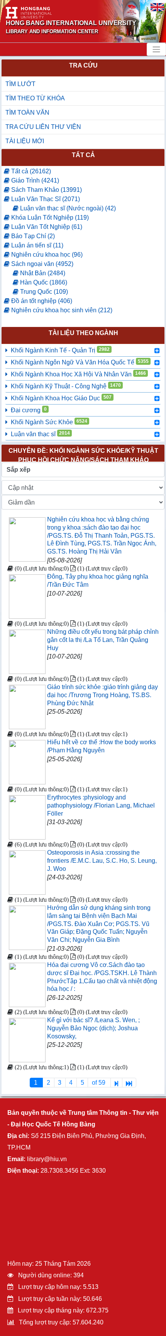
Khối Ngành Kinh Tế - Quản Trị (60, 350)
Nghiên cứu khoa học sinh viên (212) (61, 310)
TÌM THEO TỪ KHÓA (35, 98)
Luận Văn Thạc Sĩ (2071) (45, 199)
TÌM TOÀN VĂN (27, 112)
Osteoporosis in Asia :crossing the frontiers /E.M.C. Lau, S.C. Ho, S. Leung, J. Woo (102, 860)
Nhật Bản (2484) (42, 273)
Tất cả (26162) (30, 171)
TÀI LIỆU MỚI (24, 141)
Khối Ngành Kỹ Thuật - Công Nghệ (66, 386)
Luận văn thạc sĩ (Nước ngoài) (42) (67, 208)
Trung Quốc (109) (43, 291)
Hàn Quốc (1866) (43, 282)
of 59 (99, 1082)
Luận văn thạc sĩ (40, 433)
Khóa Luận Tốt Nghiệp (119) (49, 217)
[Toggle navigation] (156, 49)
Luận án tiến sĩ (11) (36, 245)
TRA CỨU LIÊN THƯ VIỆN (43, 127)
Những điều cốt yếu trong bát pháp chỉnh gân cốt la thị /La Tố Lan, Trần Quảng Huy (103, 639)
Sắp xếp (18, 469)
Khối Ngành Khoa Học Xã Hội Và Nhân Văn (78, 374)
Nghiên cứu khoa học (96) (46, 254)
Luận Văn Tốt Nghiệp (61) (46, 227)
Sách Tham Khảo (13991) (46, 189)
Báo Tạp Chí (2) (32, 236)
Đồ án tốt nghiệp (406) (41, 301)
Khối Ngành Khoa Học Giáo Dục (61, 398)
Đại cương (29, 409)
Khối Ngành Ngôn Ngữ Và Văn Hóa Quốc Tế (80, 362)
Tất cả (83, 155)
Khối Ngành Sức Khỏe (49, 421)
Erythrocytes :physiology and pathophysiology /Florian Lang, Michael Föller (101, 805)
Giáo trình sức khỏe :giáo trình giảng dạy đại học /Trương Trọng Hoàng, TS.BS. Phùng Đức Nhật (102, 695)
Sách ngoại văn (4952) (41, 264)
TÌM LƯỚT (20, 84)
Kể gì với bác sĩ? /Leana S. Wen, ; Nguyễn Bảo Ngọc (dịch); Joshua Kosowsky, (93, 1028)
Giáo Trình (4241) (34, 180)
